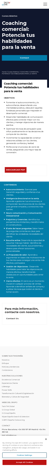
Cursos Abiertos (13, 72)
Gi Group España (8, 413)
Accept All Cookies (24, 462)
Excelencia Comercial (11, 380)
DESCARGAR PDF (15, 170)
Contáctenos (7, 370)
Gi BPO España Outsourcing (13, 420)
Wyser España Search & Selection (15, 417)
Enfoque (5, 363)
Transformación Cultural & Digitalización (18, 393)
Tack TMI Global (8, 406)
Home (4, 72)
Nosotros (5, 360)
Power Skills (7, 390)
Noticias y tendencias (10, 367)
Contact (24, 58)
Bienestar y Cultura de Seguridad (15, 397)
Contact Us (12, 318)
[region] (24, 451)
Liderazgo (6, 386)
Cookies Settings (24, 455)
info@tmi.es (11, 435)
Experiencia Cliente (10, 383)
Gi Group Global (8, 410)
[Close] (46, 439)
